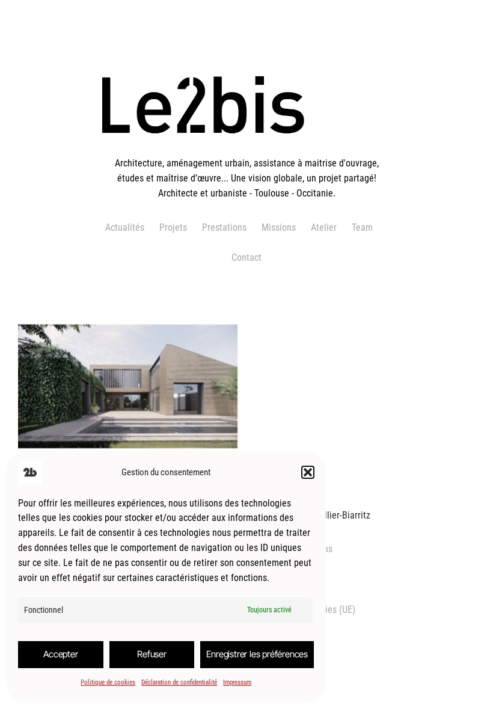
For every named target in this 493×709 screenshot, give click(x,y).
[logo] (246, 149)
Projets (173, 227)
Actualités (124, 227)
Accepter (60, 654)
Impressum (237, 682)
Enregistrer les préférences (257, 654)
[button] (308, 472)
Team (362, 227)
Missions (279, 227)
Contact (246, 257)
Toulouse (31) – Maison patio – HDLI (127, 398)
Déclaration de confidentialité (179, 682)
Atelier (324, 227)
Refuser (152, 654)
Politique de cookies (108, 682)
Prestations (224, 227)
